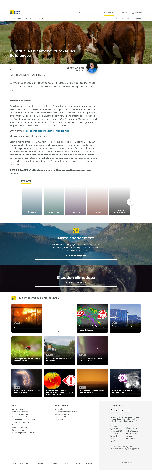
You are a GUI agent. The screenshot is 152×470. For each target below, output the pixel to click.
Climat (25, 18)
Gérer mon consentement (21, 422)
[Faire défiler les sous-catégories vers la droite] (130, 202)
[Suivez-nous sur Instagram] (116, 410)
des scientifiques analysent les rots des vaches (49, 130)
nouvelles (17, 18)
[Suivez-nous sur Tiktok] (126, 410)
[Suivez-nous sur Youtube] (121, 410)
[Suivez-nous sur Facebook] (111, 410)
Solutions (33, 18)
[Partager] (11, 69)
